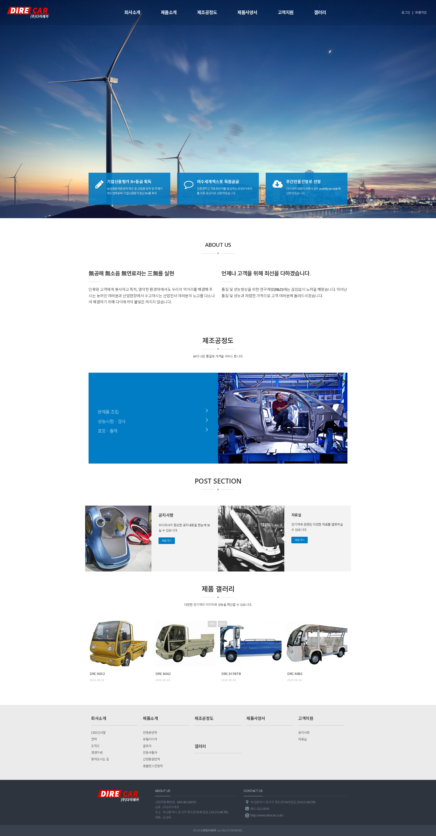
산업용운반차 (151, 759)
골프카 (147, 746)
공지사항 (304, 732)
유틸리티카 (150, 739)
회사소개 (132, 12)
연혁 (94, 739)
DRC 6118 (294, 673)
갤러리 (320, 12)
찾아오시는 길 (100, 759)
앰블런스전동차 (153, 766)
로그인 (405, 12)
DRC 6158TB (165, 673)
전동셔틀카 (150, 752)
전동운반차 (150, 732)
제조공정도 (207, 12)
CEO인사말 (98, 732)
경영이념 (96, 752)
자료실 (302, 739)
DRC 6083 (228, 673)
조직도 (95, 746)
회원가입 (420, 12)
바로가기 (166, 541)
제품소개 (169, 12)
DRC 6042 (97, 673)
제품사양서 (247, 12)
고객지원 (286, 12)
